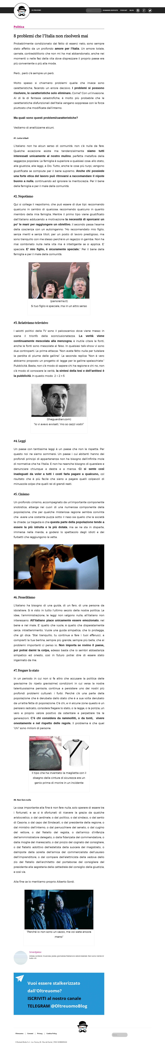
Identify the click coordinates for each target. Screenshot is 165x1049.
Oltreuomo (19, 1033)
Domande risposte (110, 10)
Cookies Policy (52, 1033)
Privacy (40, 1033)
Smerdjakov (35, 952)
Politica (19, 27)
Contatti (30, 1033)
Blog (132, 10)
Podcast (123, 10)
